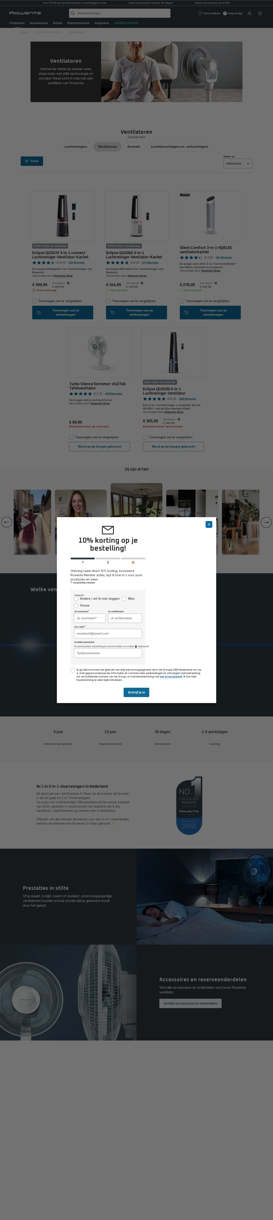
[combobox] (90, 618)
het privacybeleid (171, 676)
